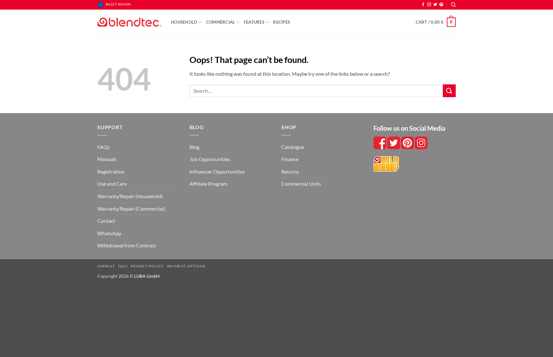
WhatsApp (109, 233)
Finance (290, 159)
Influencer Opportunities (217, 171)
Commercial (220, 22)
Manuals (106, 159)
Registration (110, 171)
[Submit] (449, 90)
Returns (290, 171)
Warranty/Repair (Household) (130, 196)
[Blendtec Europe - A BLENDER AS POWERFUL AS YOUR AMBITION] (129, 22)
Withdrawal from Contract (126, 245)
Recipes (281, 22)
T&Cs (122, 266)
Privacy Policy (147, 266)
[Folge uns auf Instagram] (408, 142)
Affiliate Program (208, 184)
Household (184, 22)
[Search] (453, 4)
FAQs (103, 147)
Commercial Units (301, 184)
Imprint (106, 266)
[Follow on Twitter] (435, 5)
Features (254, 22)
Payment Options (186, 266)
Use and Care (112, 184)
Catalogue (292, 147)
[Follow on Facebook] (423, 5)
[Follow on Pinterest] (441, 5)
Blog (194, 147)
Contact (106, 221)
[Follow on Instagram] (429, 5)
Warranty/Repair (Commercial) (131, 209)
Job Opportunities (209, 159)
